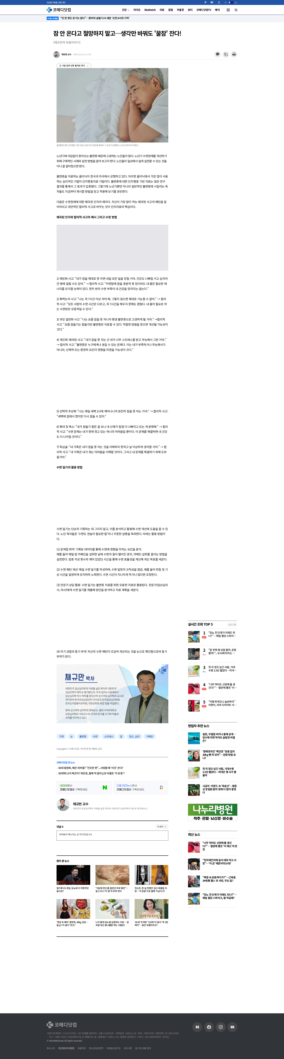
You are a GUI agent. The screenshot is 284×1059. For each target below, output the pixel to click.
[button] (207, 2)
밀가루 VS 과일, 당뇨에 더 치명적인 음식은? (73, 889)
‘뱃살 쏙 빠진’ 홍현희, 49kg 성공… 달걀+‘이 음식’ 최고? (72, 924)
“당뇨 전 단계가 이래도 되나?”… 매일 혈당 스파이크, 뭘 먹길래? (222, 634)
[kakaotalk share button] (217, 54)
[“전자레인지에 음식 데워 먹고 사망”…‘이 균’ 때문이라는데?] (194, 864)
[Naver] (197, 1027)
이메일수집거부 (113, 1048)
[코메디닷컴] (209, 1027)
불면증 (82, 736)
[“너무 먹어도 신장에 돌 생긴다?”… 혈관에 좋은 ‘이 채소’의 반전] (194, 847)
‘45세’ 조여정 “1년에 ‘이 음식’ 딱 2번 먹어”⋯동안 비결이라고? (151, 924)
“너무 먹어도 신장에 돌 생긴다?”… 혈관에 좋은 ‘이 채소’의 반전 (222, 686)
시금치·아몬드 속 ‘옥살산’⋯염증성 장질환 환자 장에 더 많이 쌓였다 (219, 789)
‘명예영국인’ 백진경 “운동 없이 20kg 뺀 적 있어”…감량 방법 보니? (219, 754)
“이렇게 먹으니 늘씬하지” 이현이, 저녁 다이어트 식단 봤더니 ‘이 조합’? (222, 703)
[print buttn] (234, 54)
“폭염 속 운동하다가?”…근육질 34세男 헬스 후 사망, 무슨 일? (219, 878)
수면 (95, 736)
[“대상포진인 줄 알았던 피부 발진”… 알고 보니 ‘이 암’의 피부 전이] (112, 875)
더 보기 (160, 826)
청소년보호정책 (96, 1048)
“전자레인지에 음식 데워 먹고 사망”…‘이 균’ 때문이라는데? (219, 861)
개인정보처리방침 (66, 1048)
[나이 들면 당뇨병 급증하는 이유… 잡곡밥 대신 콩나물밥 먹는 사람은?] (112, 909)
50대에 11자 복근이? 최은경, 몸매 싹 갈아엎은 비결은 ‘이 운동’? (91, 773)
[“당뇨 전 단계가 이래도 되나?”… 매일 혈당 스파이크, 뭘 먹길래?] (194, 899)
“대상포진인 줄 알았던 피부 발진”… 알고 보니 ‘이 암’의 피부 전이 (111, 889)
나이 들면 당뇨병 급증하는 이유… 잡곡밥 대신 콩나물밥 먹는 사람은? (112, 924)
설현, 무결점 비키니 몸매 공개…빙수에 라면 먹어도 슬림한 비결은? (219, 737)
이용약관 (82, 1048)
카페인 (149, 736)
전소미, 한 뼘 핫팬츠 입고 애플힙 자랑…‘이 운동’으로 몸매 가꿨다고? (151, 889)
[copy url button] (225, 55)
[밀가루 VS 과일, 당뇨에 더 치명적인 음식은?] (73, 875)
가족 (61, 736)
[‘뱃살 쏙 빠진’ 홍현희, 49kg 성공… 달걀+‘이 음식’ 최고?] (73, 909)
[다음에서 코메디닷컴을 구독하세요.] (140, 787)
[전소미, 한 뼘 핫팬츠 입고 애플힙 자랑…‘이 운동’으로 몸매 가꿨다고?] (151, 875)
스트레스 (109, 736)
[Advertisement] (112, 380)
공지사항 (128, 1048)
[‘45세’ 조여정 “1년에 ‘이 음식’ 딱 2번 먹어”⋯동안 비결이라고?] (151, 909)
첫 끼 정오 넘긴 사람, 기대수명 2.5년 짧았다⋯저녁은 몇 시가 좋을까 (222, 669)
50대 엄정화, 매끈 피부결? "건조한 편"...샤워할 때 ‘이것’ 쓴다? (90, 768)
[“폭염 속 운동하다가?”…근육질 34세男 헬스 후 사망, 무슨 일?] (194, 881)
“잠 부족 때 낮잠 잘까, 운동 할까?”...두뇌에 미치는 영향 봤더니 (222, 651)
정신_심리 (134, 736)
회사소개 (51, 1048)
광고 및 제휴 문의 (143, 1048)
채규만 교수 (80, 803)
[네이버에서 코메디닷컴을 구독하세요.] (84, 787)
